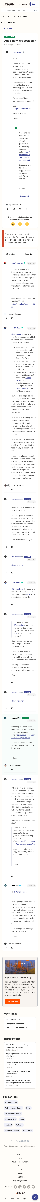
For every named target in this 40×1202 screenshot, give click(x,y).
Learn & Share (20, 17)
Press (20, 1165)
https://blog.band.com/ (23, 108)
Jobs (20, 1169)
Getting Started (12, 1050)
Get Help (5, 17)
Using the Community (15, 1023)
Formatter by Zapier (13, 1114)
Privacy (31, 1199)
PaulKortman (16, 328)
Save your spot (12, 1002)
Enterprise (20, 1173)
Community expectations (16, 1027)
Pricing (20, 1154)
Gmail (28, 1108)
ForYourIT (15, 718)
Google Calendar (12, 1130)
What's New (7, 22)
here (28, 594)
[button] (34, 4)
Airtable (19, 1125)
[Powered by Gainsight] (20, 1141)
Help (20, 1158)
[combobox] (20, 10)
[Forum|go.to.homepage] (15, 4)
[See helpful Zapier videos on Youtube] (33, 1187)
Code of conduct (13, 1020)
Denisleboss (17, 52)
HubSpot (8, 1125)
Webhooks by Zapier (13, 1108)
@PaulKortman (17, 565)
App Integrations (20, 1180)
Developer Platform (20, 1162)
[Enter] (3, 10)
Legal (24, 1199)
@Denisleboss (17, 334)
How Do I (8, 28)
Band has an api (22, 388)
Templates (20, 1177)
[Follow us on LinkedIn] (20, 1187)
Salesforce (27, 1130)
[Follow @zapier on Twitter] (28, 1187)
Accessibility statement (28, 1146)
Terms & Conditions (11, 1146)
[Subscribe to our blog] (24, 1187)
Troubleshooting (12, 1085)
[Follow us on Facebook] (15, 1187)
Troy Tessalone (17, 263)
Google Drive (10, 1119)
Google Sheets (11, 1102)
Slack (22, 1119)
